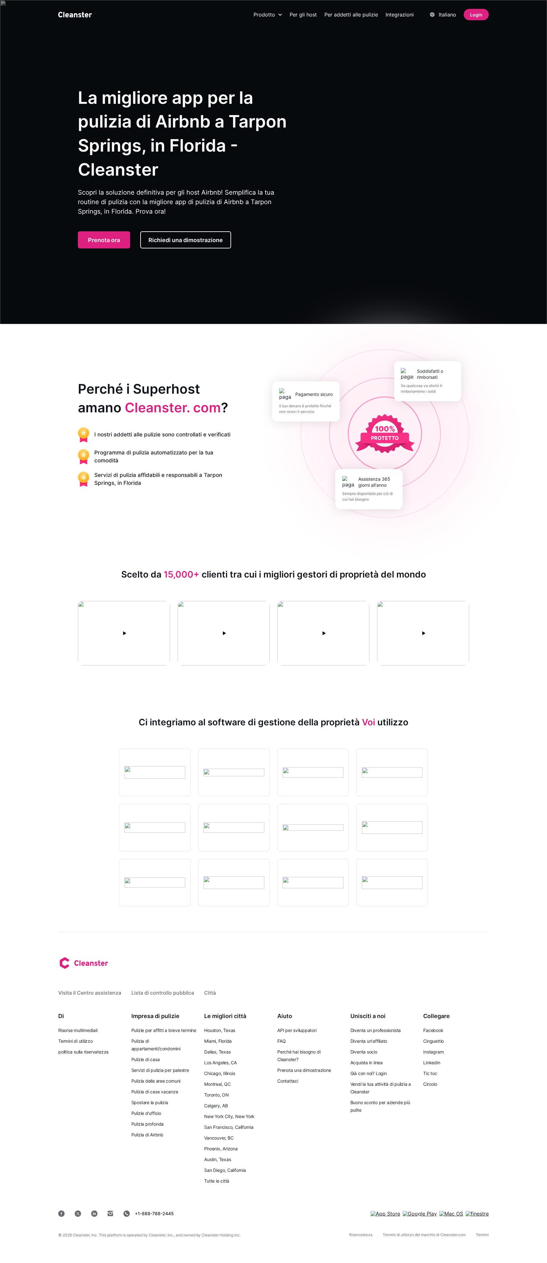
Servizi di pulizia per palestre (160, 1070)
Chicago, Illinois (219, 1073)
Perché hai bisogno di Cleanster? (298, 1055)
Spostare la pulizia (149, 1102)
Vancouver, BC (218, 1138)
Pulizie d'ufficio (146, 1113)
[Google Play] (420, 1213)
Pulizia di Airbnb (147, 1134)
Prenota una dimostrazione (304, 1070)
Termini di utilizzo (75, 1041)
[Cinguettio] (78, 1213)
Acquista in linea (366, 1062)
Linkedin (431, 1062)
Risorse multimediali (77, 1030)
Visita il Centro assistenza (89, 993)
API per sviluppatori (297, 1030)
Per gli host (303, 14)
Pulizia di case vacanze (154, 1091)
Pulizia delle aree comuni (156, 1081)
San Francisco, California (229, 1127)
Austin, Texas (217, 1159)
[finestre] (477, 1213)
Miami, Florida (218, 1041)
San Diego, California (225, 1170)
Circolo (430, 1084)
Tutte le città (216, 1181)
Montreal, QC (217, 1084)
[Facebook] (61, 1213)
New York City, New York (229, 1116)
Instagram (433, 1051)
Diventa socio (363, 1051)
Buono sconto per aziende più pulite (380, 1106)
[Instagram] (110, 1213)
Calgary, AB (216, 1105)
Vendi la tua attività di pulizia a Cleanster (380, 1087)
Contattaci (287, 1081)
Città (210, 993)
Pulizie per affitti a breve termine (163, 1030)
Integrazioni (400, 14)
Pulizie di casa (145, 1059)
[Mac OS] (451, 1213)
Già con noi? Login (368, 1073)
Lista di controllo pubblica (162, 993)
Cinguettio (433, 1041)
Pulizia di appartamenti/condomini (155, 1044)
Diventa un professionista (375, 1030)
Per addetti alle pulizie (351, 14)
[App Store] (385, 1213)
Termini (482, 1234)
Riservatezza (361, 1234)
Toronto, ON (216, 1094)
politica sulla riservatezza (83, 1051)
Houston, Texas (219, 1030)
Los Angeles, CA (220, 1062)
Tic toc (430, 1073)
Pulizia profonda (147, 1124)
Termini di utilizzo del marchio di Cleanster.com (424, 1234)
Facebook (433, 1030)
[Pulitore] (75, 14)
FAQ (281, 1041)
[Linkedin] (94, 1213)
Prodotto (264, 14)
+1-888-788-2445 (154, 1213)
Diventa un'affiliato (368, 1041)
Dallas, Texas (217, 1051)
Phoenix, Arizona (220, 1148)
